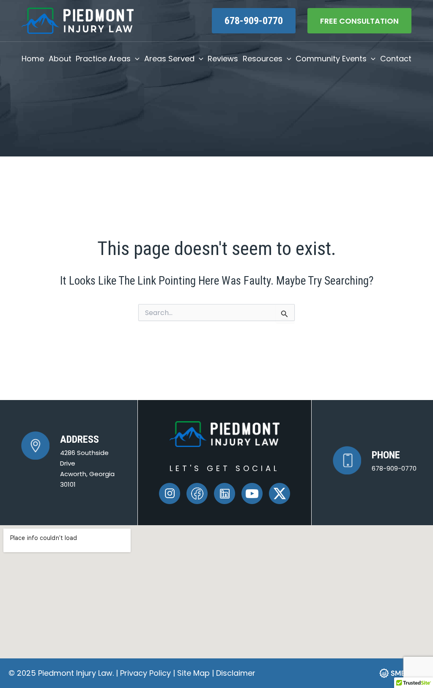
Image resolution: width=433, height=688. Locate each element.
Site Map (193, 673)
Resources (262, 58)
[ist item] (224, 493)
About (60, 58)
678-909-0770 (254, 21)
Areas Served (169, 58)
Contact (395, 58)
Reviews (223, 58)
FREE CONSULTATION (359, 21)
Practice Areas (103, 58)
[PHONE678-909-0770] (375, 460)
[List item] (169, 493)
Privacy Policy (146, 673)
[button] (135, 58)
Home (33, 58)
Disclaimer (235, 673)
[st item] (197, 493)
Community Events (331, 58)
